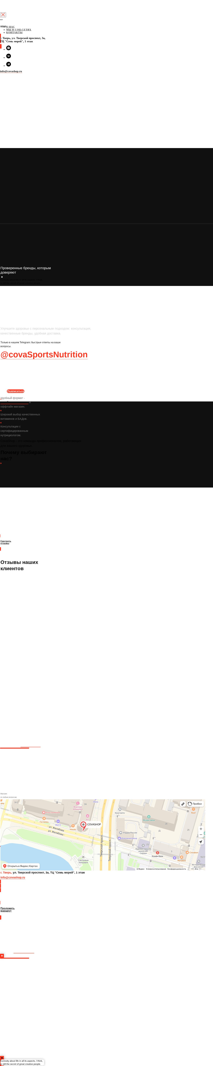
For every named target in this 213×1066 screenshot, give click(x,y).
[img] (0, 29)
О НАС (10, 27)
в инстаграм (24, 951)
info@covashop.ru (11, 71)
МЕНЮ (3, 26)
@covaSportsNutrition (44, 354)
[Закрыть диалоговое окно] (3, 14)
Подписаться (15, 391)
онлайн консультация (14, 402)
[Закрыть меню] (1, 19)
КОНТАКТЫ (14, 32)
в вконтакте (31, 745)
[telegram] (8, 65)
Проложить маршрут (12, 899)
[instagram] (8, 49)
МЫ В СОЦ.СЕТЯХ (18, 29)
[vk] (8, 57)
